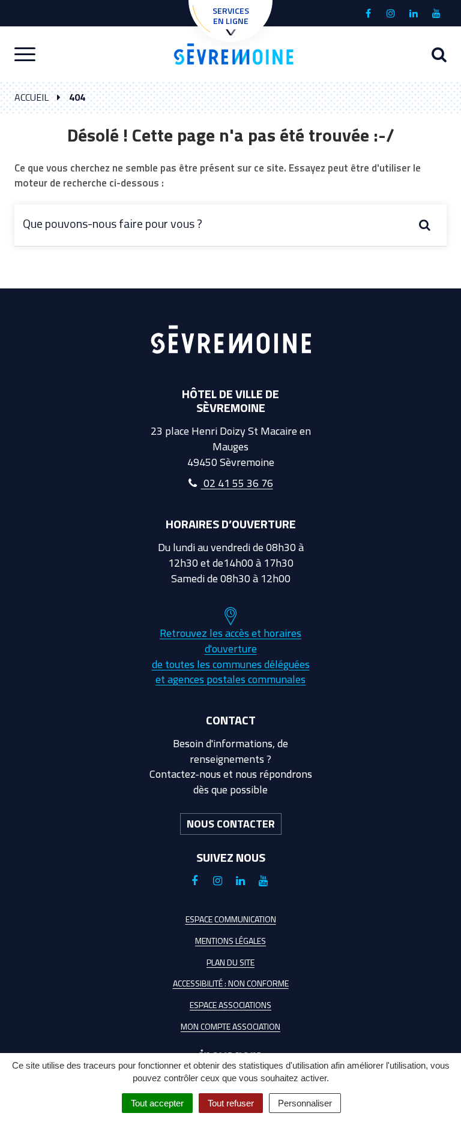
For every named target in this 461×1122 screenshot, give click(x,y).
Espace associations (230, 1004)
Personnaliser (305, 1103)
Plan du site (230, 962)
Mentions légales (230, 940)
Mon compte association (230, 1026)
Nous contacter (231, 824)
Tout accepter (157, 1103)
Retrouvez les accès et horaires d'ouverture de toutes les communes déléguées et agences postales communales (231, 656)
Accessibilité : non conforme (231, 983)
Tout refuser (231, 1103)
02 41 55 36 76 (237, 483)
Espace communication (230, 919)
